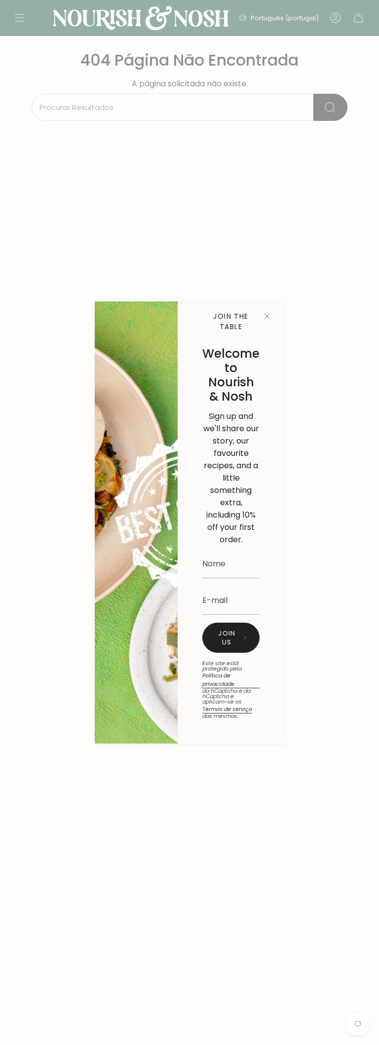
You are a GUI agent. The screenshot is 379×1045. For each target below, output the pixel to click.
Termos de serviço (227, 709)
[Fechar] (267, 316)
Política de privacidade (218, 680)
